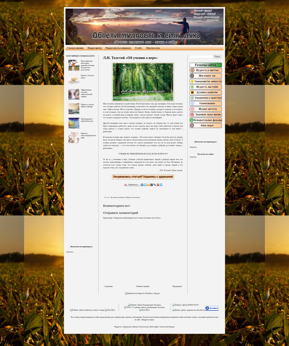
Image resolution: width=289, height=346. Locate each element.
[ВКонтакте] (142, 185)
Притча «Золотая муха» (87, 76)
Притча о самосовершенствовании (88, 135)
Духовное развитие (118, 197)
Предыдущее (177, 286)
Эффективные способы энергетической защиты (86, 93)
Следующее (108, 286)
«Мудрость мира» (147, 319)
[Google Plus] (158, 185)
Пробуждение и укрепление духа (87, 120)
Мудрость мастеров (133, 197)
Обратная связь (153, 47)
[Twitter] (145, 185)
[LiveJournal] (154, 185)
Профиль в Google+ (13, 1)
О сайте (138, 47)
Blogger (171, 326)
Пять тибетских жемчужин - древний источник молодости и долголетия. (87, 65)
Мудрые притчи (94, 47)
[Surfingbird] (161, 185)
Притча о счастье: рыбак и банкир (87, 105)
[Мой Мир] (151, 185)
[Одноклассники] (148, 185)
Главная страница (75, 47)
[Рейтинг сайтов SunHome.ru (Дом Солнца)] (87, 310)
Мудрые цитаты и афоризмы (118, 47)
